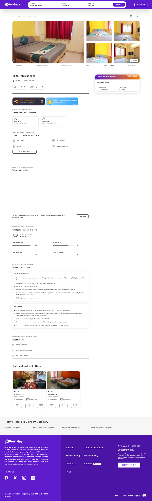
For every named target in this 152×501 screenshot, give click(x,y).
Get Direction (82, 216)
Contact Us (71, 464)
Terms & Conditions (93, 448)
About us (70, 448)
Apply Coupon (132, 76)
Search (119, 5)
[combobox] (43, 6)
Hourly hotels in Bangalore (12, 428)
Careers (88, 464)
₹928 (29, 405)
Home (13, 16)
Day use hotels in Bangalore (71, 428)
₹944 (63, 405)
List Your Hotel (129, 465)
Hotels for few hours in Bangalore (43, 428)
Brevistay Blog (73, 456)
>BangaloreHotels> (21, 16)
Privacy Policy (91, 456)
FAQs (68, 472)
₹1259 (75, 405)
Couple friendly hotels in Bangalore (101, 428)
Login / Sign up (141, 4)
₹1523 (41, 405)
